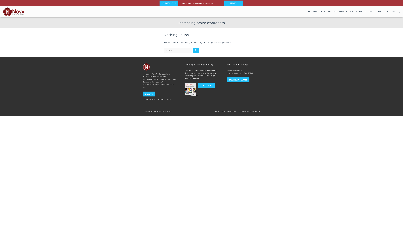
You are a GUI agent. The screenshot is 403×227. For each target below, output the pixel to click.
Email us (149, 94)
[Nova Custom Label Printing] (13, 11)
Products (317, 12)
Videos (372, 12)
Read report (206, 85)
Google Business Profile (246, 111)
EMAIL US (233, 3)
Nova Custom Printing (156, 111)
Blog (380, 12)
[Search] (196, 50)
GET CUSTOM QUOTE (169, 3)
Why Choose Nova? (336, 12)
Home (308, 12)
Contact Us (390, 12)
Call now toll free (238, 80)
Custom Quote (357, 12)
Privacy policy (220, 111)
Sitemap (168, 111)
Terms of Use (231, 111)
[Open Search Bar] (399, 11)
